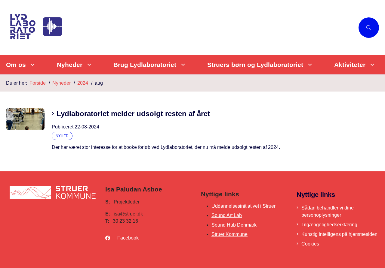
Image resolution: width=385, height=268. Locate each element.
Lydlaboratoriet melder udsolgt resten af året (133, 114)
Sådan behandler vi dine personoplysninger (327, 211)
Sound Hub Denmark (234, 224)
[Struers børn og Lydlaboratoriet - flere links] (309, 64)
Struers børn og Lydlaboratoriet (255, 64)
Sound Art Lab (226, 215)
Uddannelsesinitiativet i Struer (243, 206)
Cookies (310, 243)
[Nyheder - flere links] (88, 64)
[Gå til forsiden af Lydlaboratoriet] (180, 28)
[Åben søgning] (369, 27)
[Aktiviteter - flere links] (371, 64)
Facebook (128, 237)
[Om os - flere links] (32, 64)
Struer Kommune (229, 234)
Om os (16, 64)
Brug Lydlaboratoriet (144, 64)
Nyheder (69, 64)
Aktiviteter (349, 64)
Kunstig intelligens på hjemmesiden (339, 234)
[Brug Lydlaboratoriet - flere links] (182, 64)
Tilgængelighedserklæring (329, 224)
